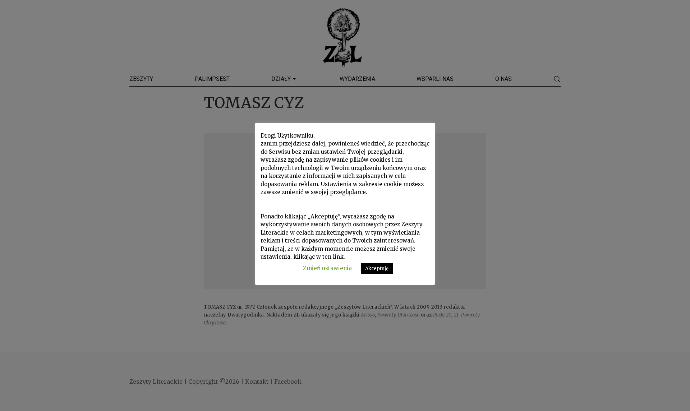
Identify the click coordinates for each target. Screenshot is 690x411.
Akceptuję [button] (376, 268)
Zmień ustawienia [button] (327, 268)
